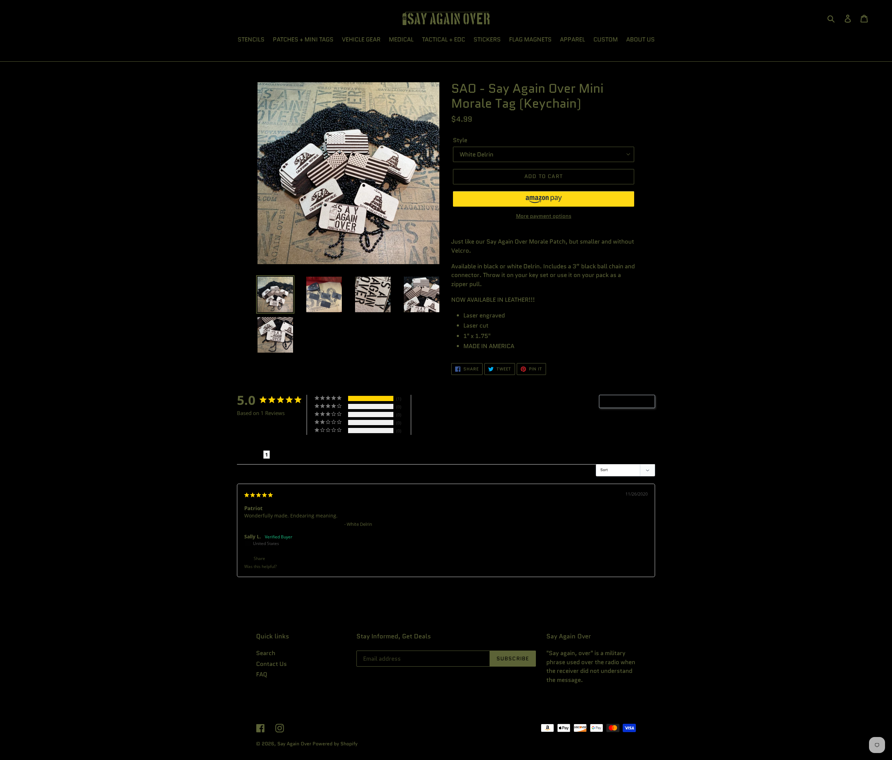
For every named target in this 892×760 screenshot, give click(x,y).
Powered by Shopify (335, 743)
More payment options (543, 216)
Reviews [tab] (250, 454)
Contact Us (271, 664)
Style (460, 140)
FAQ (261, 674)
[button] (543, 199)
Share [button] (259, 558)
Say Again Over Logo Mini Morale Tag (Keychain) (293, 524)
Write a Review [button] (631, 401)
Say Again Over (294, 743)
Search (265, 653)
